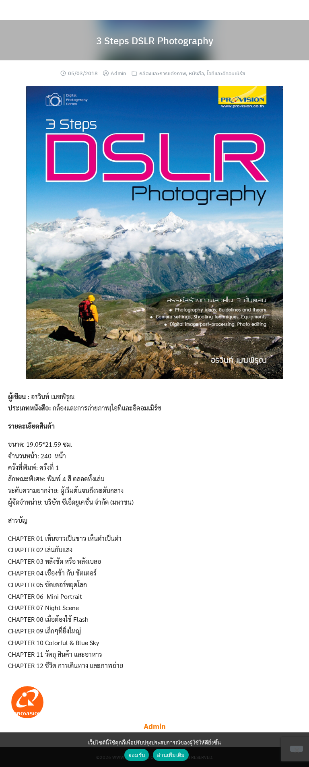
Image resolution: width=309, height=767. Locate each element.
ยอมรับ (136, 755)
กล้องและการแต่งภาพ (162, 73)
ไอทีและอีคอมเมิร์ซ (226, 73)
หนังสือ (196, 73)
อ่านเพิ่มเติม (171, 755)
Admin (118, 73)
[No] (296, 749)
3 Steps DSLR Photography (154, 40)
